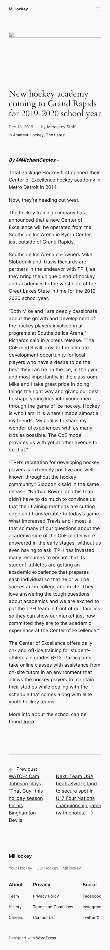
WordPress (46, 937)
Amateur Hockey (28, 134)
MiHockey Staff (61, 126)
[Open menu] (97, 9)
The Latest (56, 134)
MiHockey (18, 8)
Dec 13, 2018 (21, 126)
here (28, 721)
